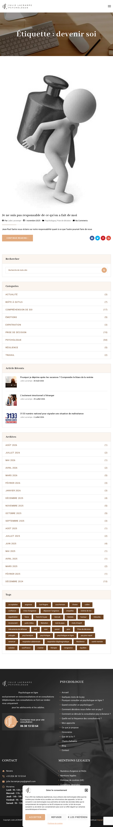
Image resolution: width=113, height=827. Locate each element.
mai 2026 (56, 460)
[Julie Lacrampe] (17, 6)
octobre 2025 (56, 513)
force (27, 617)
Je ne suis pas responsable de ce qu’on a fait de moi (39, 215)
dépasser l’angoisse (51, 611)
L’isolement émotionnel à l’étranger (37, 395)
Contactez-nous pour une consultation (32, 720)
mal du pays (59, 623)
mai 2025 (56, 551)
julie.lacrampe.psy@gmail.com (21, 781)
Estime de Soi (86, 611)
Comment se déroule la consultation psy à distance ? (86, 714)
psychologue (45, 635)
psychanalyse (27, 635)
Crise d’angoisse (29, 611)
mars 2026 (56, 475)
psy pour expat (86, 635)
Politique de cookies (55, 823)
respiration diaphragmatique (58, 642)
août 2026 (56, 445)
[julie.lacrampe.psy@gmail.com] (3, 781)
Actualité (56, 294)
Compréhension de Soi (56, 309)
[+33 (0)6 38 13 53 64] (3, 776)
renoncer (11, 642)
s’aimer (40, 648)
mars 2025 (56, 566)
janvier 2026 (56, 490)
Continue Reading (17, 238)
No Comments (81, 220)
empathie (70, 611)
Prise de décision (64, 220)
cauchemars (60, 605)
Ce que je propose (70, 727)
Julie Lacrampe (14, 220)
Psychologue (50, 220)
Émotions (56, 317)
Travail (56, 355)
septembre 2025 (56, 521)
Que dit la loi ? (68, 736)
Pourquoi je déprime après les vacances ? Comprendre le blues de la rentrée (56, 377)
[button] (86, 790)
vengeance (68, 648)
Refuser (56, 817)
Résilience (56, 347)
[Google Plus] (108, 238)
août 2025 (56, 528)
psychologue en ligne (65, 635)
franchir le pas (41, 617)
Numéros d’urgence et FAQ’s (73, 771)
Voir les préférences (78, 817)
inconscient (13, 623)
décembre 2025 (56, 498)
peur (68, 629)
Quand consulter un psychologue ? (77, 705)
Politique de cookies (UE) (72, 780)
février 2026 (56, 483)
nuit (35, 629)
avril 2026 (56, 468)
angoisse (28, 605)
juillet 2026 (56, 453)
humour (83, 617)
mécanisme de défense (17, 629)
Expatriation (56, 325)
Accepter (35, 817)
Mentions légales (68, 775)
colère (87, 605)
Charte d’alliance (69, 741)
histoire (70, 617)
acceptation (13, 605)
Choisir (75, 605)
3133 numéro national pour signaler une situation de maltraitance (52, 413)
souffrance (26, 648)
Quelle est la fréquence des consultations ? (82, 718)
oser (46, 629)
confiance (12, 611)
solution (11, 648)
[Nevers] (3, 771)
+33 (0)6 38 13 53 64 (16, 776)
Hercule (57, 617)
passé (57, 629)
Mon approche (68, 723)
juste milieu (29, 623)
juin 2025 (56, 543)
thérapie (54, 648)
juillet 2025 (56, 536)
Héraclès (97, 617)
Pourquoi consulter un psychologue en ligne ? (83, 700)
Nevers (9, 771)
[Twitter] (97, 238)
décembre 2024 (56, 581)
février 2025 (56, 574)
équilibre (83, 648)
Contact (65, 750)
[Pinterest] (103, 238)
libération (44, 623)
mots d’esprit (77, 623)
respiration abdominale (31, 642)
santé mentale (97, 642)
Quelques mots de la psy (73, 697)
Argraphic (100, 820)
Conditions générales (70, 784)
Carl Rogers (43, 605)
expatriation (13, 617)
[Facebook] (92, 238)
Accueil (65, 692)
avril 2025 (56, 559)
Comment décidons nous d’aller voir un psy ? (82, 709)
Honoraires (67, 732)
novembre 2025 (56, 506)
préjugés (11, 635)
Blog (64, 746)
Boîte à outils (56, 302)
